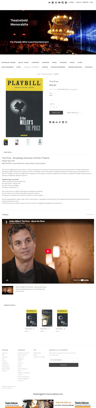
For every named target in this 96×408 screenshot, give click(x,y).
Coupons (5, 357)
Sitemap (4, 371)
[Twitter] (49, 3)
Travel (54, 62)
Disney (72, 62)
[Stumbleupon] (66, 3)
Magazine (45, 62)
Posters (45, 67)
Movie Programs (7, 67)
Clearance (35, 62)
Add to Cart (31, 319)
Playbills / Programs (31, 67)
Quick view (31, 316)
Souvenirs (88, 67)
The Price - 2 (60, 329)
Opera (18, 67)
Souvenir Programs (58, 67)
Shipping (4, 363)
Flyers (80, 62)
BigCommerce (11, 386)
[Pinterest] (56, 3)
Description (8, 152)
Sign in (78, 2)
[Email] (53, 122)
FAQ (3, 359)
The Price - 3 (29, 329)
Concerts (63, 62)
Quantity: (52, 104)
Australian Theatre (8, 62)
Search (71, 2)
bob (3, 355)
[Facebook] (53, 3)
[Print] (57, 122)
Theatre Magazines (75, 67)
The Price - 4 (45, 329)
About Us (5, 353)
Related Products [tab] (9, 305)
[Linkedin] (63, 122)
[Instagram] (63, 3)
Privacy (4, 361)
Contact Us (5, 365)
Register (85, 2)
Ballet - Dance (23, 62)
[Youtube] (59, 3)
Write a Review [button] (73, 89)
